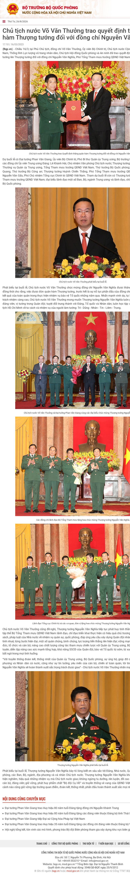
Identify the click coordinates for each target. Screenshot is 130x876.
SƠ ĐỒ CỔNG (123, 843)
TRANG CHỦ (41, 843)
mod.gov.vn (73, 870)
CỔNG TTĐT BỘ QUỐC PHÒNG (65, 843)
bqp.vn (56, 870)
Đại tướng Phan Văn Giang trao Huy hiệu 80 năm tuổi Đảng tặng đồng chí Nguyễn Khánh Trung (62, 808)
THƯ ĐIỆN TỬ (88, 843)
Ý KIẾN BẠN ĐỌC (106, 843)
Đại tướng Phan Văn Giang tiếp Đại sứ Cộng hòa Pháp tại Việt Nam (45, 818)
